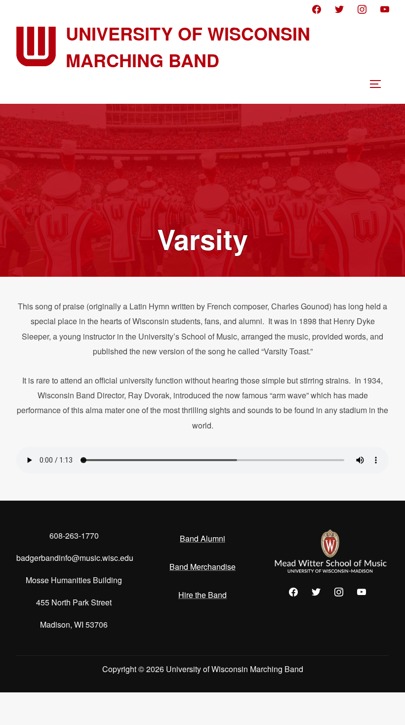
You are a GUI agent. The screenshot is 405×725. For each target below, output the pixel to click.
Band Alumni (202, 538)
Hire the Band (202, 594)
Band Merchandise (202, 566)
